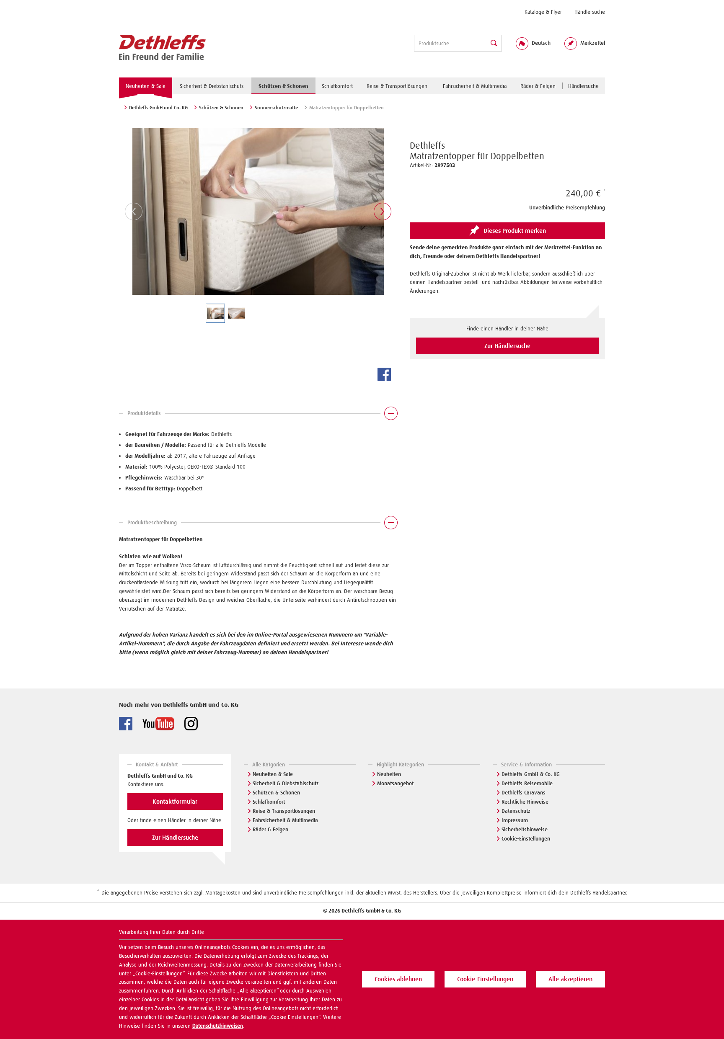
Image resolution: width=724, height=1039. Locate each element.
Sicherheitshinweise (525, 829)
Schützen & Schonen (276, 792)
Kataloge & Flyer (543, 12)
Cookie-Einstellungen (526, 838)
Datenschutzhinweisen (217, 1026)
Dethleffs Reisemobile (527, 783)
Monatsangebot (395, 783)
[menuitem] (543, 12)
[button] (258, 415)
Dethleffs (427, 145)
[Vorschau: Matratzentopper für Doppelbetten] (215, 313)
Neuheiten (389, 774)
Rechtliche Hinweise (525, 802)
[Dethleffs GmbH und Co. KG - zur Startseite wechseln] (162, 48)
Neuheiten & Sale (273, 774)
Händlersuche (589, 12)
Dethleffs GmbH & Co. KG (531, 774)
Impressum (515, 820)
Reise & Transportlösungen (284, 811)
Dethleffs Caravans (524, 792)
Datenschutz (516, 811)
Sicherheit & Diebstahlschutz (286, 783)
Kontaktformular (175, 801)
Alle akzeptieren (570, 979)
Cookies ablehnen (398, 979)
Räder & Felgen (270, 829)
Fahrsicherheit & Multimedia (285, 820)
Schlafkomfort (269, 802)
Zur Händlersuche (507, 346)
